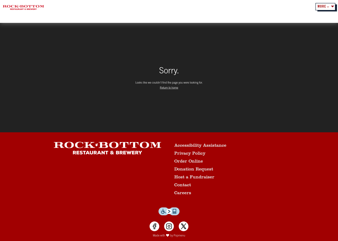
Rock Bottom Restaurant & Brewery (107, 148)
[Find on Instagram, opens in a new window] (169, 226)
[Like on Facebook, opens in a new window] (154, 226)
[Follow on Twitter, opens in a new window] (183, 226)
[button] (325, 6)
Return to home (169, 88)
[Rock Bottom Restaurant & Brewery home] (23, 7)
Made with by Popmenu (94, 236)
